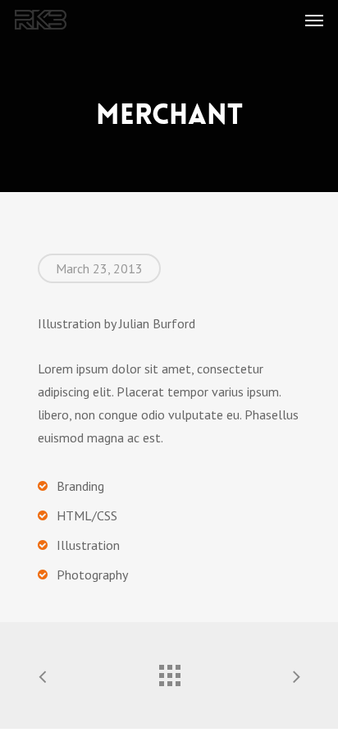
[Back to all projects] (169, 671)
